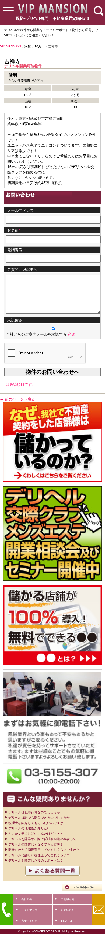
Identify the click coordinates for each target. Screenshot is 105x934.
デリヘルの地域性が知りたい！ (31, 828)
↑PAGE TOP (82, 887)
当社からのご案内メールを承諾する (41, 334)
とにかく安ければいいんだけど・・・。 (37, 833)
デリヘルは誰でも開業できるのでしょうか (39, 817)
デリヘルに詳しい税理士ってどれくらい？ (39, 855)
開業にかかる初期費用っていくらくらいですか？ (43, 849)
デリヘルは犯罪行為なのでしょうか (34, 812)
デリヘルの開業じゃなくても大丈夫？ (35, 844)
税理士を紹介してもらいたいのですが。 (37, 822)
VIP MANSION (10, 46)
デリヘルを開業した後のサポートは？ (35, 860)
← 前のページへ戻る (17, 399)
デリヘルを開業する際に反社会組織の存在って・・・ (47, 838)
